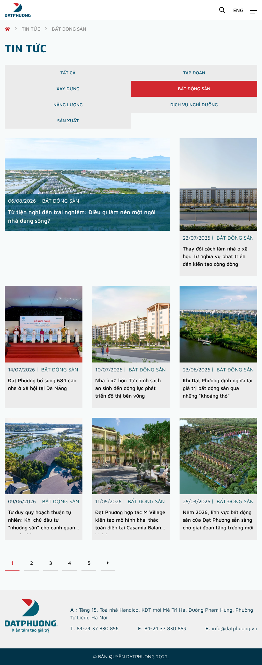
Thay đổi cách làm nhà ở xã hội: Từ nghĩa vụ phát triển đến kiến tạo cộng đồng (215, 256)
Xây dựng (68, 88)
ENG (238, 10)
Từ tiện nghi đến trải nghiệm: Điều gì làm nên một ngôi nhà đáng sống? (82, 216)
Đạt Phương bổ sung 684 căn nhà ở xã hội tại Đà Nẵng (42, 384)
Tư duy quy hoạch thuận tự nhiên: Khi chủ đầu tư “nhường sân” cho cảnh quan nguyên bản (41, 521)
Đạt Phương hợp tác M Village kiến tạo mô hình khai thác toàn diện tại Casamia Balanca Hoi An (130, 521)
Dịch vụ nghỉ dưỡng (194, 104)
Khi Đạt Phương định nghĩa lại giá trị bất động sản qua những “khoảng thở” (217, 388)
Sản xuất (68, 120)
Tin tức (31, 29)
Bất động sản (194, 88)
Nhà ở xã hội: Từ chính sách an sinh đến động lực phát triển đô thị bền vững (128, 388)
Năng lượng (68, 104)
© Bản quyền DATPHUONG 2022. (131, 656)
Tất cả (67, 72)
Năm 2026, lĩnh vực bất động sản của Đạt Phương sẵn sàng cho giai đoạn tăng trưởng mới (218, 519)
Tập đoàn (194, 72)
